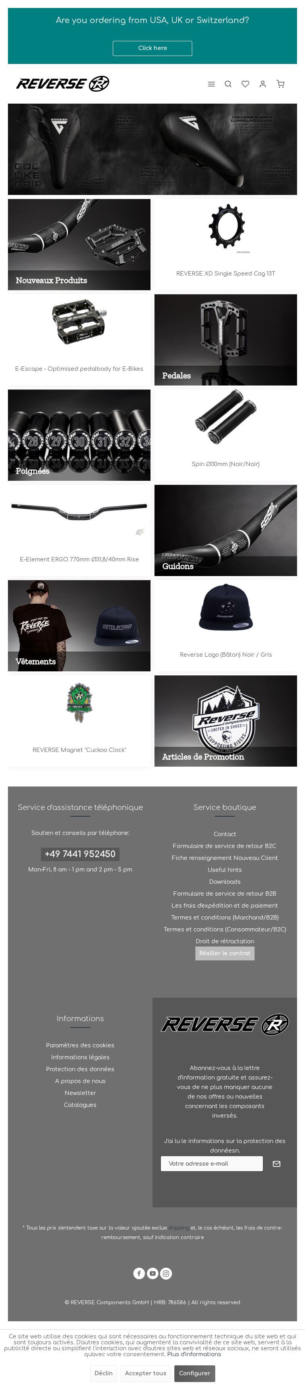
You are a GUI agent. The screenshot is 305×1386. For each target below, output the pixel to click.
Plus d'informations (194, 1354)
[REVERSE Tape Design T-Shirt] (225, 607)
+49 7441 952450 (80, 854)
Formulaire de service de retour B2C (224, 846)
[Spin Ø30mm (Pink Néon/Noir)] (225, 416)
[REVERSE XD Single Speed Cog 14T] (225, 226)
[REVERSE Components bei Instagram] (166, 1275)
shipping (179, 1228)
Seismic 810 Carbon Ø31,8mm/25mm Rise (79, 560)
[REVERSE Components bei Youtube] (152, 1275)
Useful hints (225, 870)
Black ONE (79, 369)
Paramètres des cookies (80, 1046)
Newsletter (80, 1093)
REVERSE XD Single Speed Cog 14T (226, 274)
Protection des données (80, 1069)
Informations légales (80, 1057)
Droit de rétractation (225, 942)
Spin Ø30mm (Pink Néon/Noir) (225, 464)
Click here (152, 48)
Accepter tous (145, 1373)
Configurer (194, 1373)
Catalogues (80, 1105)
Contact (225, 834)
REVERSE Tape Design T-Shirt (226, 655)
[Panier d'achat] (280, 84)
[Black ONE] (79, 321)
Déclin (104, 1373)
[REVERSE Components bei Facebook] (139, 1275)
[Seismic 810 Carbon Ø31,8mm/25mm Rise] (79, 512)
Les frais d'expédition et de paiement (225, 906)
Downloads (225, 882)
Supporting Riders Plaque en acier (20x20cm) (79, 750)
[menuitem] (211, 84)
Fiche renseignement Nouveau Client (225, 858)
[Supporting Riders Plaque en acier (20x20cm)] (79, 702)
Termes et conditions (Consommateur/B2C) (225, 930)
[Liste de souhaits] (245, 84)
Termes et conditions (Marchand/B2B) (225, 918)
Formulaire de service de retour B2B (225, 894)
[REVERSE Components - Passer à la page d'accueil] (62, 84)
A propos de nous (80, 1081)
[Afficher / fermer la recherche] (228, 84)
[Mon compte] (263, 84)
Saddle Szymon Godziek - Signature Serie (152, 149)
